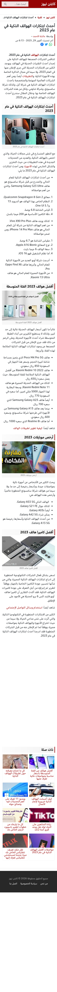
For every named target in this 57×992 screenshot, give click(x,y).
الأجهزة (28, 166)
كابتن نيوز (50, 17)
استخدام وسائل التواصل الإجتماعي (24, 607)
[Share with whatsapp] (50, 44)
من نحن (44, 883)
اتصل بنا (13, 883)
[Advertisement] (28, 690)
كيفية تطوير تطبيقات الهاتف (27, 428)
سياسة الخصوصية (28, 883)
